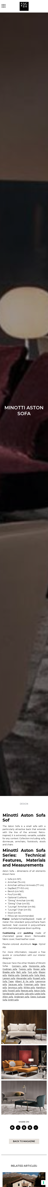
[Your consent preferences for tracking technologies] (43, 1182)
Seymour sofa (15, 987)
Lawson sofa (9, 978)
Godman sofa (10, 969)
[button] (12, 1127)
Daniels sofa (27, 975)
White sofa (29, 987)
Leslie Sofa (39, 994)
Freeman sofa (31, 984)
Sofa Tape (8, 981)
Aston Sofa (39, 990)
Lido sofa (29, 994)
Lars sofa (19, 994)
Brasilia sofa (9, 972)
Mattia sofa (13, 975)
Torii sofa (32, 972)
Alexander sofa (24, 978)
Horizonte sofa (37, 966)
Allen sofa (8, 997)
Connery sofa (19, 966)
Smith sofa (13, 1000)
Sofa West (39, 975)
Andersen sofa (21, 997)
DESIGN (24, 804)
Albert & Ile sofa (24, 981)
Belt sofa (21, 972)
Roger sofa (39, 969)
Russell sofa (39, 978)
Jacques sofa (15, 984)
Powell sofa (14, 990)
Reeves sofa (27, 990)
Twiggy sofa (25, 969)
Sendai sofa (8, 994)
